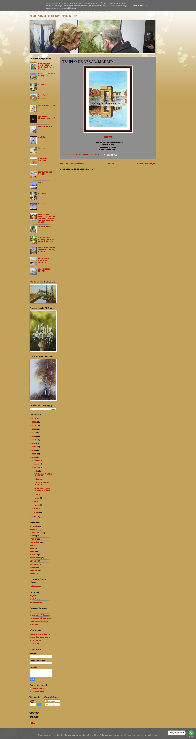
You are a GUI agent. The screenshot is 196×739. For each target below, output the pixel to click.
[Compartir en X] (112, 155)
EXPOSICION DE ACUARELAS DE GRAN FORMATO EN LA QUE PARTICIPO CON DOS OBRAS (46, 218)
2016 (34, 454)
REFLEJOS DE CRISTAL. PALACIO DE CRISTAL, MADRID (47, 250)
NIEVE (32, 548)
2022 (34, 432)
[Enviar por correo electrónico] (108, 155)
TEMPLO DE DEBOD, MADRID (42, 484)
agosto (37, 467)
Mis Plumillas (35, 640)
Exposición (42, 204)
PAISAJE (33, 551)
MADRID (33, 539)
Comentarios (52, 705)
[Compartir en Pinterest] (116, 155)
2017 (34, 450)
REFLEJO (33, 561)
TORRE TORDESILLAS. (47, 105)
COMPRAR (108, 137)
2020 (34, 440)
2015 (34, 457)
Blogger (153, 735)
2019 (34, 443)
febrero (37, 508)
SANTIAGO (34, 570)
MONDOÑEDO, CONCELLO (44, 159)
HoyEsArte (34, 596)
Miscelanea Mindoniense (40, 618)
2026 (34, 418)
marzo (37, 505)
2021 (34, 436)
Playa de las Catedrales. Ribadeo (43, 260)
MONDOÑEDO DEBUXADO (40, 637)
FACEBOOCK (34, 643)
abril (36, 501)
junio (36, 494)
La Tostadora (35, 586)
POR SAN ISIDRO (44, 226)
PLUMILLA (34, 555)
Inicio (111, 163)
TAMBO (41, 182)
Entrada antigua (146, 163)
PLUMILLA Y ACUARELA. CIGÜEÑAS (43, 475)
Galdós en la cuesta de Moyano (46, 75)
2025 (34, 422)
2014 (34, 516)
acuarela (33, 529)
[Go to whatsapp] (191, 733)
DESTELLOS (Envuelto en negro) (46, 117)
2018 (34, 447)
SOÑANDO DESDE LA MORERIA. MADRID (42, 489)
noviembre (39, 460)
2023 (34, 429)
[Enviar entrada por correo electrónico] (104, 154)
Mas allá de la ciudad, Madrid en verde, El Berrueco (46, 239)
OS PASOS (42, 84)
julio (36, 471)
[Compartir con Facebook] (114, 155)
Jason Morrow (125, 735)
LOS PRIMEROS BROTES (44, 270)
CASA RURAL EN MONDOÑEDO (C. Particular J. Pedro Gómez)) (46, 66)
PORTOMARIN (35, 558)
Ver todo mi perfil (37, 691)
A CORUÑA (34, 526)
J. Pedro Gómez (38, 688)
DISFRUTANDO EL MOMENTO (45, 173)
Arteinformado (36, 599)
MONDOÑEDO (35, 542)
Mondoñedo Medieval (39, 621)
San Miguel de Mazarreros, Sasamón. (44, 97)
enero (36, 512)
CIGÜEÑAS (42, 137)
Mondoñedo (35, 612)
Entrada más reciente (72, 163)
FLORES (33, 536)
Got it (148, 6)
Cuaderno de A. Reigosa (40, 615)
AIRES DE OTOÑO (45, 127)
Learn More (137, 6)
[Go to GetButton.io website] (191, 737)
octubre (37, 464)
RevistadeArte (36, 602)
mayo (37, 498)
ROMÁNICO (34, 564)
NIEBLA (33, 545)
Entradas (51, 701)
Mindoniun (34, 624)
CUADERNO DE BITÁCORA (40, 634)
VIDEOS (33, 573)
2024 (34, 425)
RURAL (32, 567)
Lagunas (42, 148)
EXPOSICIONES (35, 533)
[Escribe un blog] (110, 155)
